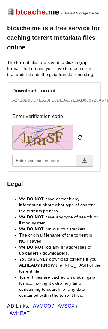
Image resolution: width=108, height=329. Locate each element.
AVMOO (42, 306)
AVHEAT (20, 313)
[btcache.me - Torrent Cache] (54, 11)
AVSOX (66, 306)
